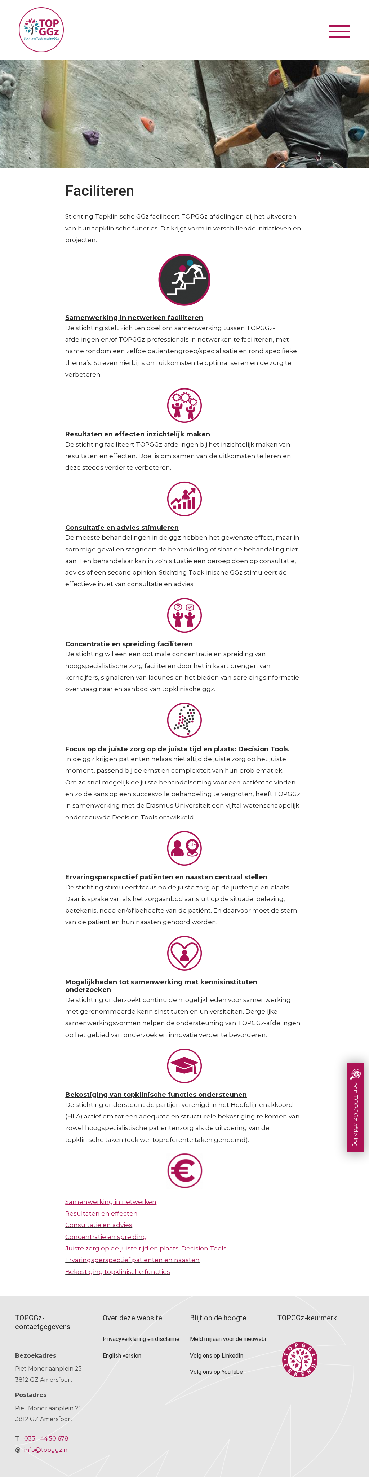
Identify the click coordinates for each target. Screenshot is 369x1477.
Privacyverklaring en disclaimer (141, 1339)
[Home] (173, 29)
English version (122, 1355)
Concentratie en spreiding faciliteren (129, 644)
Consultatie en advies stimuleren (122, 528)
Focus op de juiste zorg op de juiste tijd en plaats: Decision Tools (177, 749)
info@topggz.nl (46, 1449)
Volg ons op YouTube (216, 1371)
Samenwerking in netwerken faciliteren (134, 318)
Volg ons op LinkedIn (216, 1355)
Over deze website (132, 1318)
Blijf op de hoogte (218, 1318)
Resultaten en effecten (101, 1213)
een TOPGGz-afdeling (355, 1114)
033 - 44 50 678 (46, 1438)
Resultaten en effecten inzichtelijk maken (137, 434)
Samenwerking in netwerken (110, 1201)
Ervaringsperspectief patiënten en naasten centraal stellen (166, 877)
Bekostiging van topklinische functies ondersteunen (156, 1095)
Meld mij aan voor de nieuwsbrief (228, 1339)
